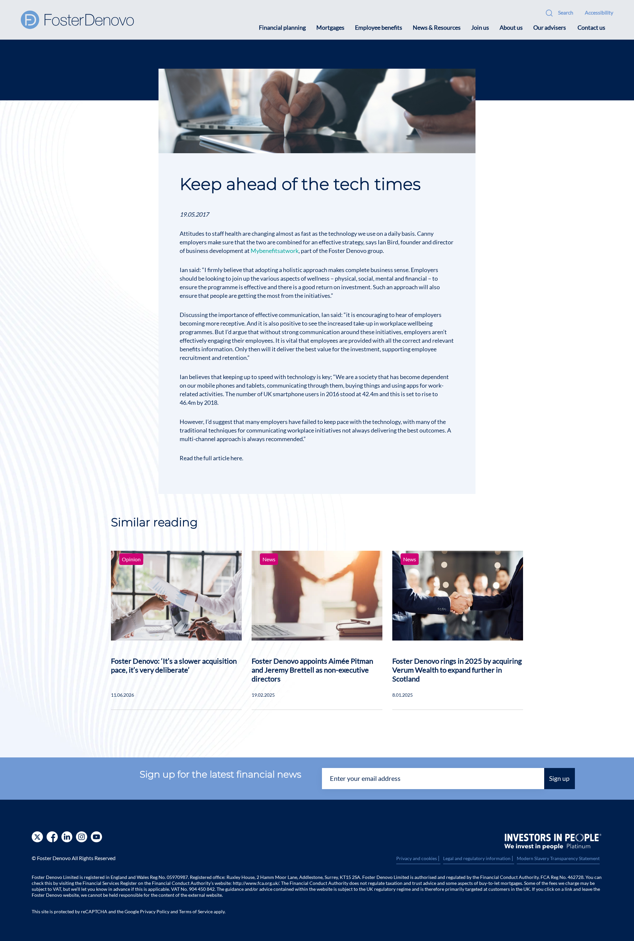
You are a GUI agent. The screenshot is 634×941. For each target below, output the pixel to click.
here (236, 458)
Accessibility (599, 12)
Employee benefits (378, 27)
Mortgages (330, 27)
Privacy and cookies (418, 858)
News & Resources (437, 27)
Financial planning (282, 27)
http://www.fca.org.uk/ (256, 883)
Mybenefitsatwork (275, 250)
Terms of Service (196, 911)
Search (565, 12)
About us (511, 27)
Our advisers (549, 27)
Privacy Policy (154, 911)
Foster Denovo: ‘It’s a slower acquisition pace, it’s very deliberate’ (174, 665)
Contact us (591, 27)
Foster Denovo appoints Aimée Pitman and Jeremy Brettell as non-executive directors (312, 669)
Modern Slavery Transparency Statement (558, 858)
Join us (480, 27)
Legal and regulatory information (478, 858)
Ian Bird (388, 242)
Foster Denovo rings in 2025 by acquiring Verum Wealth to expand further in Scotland (457, 669)
